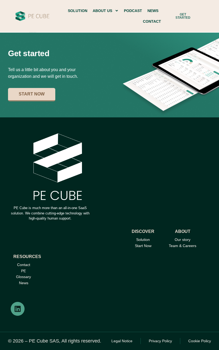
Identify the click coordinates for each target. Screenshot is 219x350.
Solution (77, 11)
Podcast (133, 11)
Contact (152, 21)
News (152, 11)
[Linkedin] (18, 309)
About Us (102, 11)
